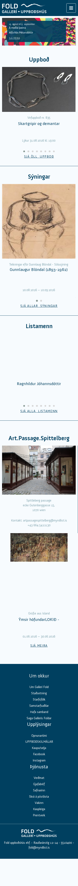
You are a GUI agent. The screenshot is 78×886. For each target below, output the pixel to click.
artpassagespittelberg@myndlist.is (45, 520)
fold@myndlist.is (39, 847)
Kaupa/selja (39, 748)
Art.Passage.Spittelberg (39, 438)
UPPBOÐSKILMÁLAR (39, 742)
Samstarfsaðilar (39, 706)
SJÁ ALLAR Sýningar (38, 306)
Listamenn (39, 326)
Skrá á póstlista (39, 796)
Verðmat (39, 778)
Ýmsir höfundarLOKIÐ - (39, 619)
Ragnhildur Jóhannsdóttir (39, 383)
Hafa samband (39, 712)
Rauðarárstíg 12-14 (45, 843)
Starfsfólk (39, 699)
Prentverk (39, 815)
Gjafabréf (39, 784)
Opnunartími (39, 736)
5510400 (66, 843)
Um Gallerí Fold (39, 687)
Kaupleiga (39, 809)
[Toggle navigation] (71, 8)
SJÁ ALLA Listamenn (39, 411)
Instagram (39, 760)
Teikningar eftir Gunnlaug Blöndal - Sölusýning (38, 264)
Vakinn (39, 803)
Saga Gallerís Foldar (39, 718)
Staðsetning (39, 693)
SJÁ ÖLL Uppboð (39, 156)
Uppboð (39, 59)
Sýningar (39, 176)
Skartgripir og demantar (39, 123)
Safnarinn (39, 790)
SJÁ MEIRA (14, 38)
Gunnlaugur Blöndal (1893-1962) (39, 269)
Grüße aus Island (39, 613)
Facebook (39, 754)
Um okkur (39, 676)
